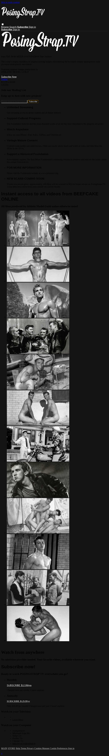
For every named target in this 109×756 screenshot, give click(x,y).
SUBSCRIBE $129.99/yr (18, 701)
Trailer (4, 79)
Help (18, 748)
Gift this (4, 84)
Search (13, 27)
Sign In (16, 29)
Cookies (38, 748)
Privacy (30, 748)
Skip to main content (10, 2)
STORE (11, 748)
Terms (24, 748)
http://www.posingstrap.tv (24, 743)
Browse (5, 27)
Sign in (32, 27)
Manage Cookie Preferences (55, 748)
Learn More (17, 719)
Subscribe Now (9, 77)
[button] (3, 24)
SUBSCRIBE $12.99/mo (19, 685)
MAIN (4, 748)
